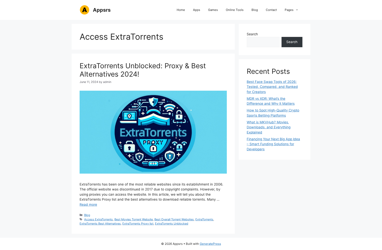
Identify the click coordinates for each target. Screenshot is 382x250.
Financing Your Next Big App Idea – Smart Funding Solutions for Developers (273, 144)
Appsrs (102, 10)
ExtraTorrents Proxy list (137, 223)
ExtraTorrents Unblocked (171, 223)
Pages (289, 10)
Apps (196, 10)
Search (252, 34)
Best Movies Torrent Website (133, 219)
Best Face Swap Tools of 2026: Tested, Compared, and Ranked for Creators (272, 87)
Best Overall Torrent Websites (174, 219)
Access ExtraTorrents (98, 219)
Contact (271, 10)
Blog (254, 10)
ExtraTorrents (204, 219)
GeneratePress (210, 244)
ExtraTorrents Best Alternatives (100, 223)
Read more (88, 205)
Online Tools (235, 10)
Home (181, 10)
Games (213, 10)
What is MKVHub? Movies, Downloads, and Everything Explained (268, 127)
